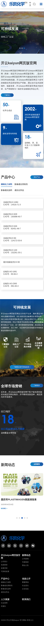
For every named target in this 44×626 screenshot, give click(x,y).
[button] (20, 48)
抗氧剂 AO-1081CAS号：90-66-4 (10, 273)
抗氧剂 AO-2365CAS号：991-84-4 (11, 285)
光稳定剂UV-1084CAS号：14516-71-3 (12, 203)
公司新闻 (25, 559)
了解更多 (37, 385)
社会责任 (25, 585)
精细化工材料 (6, 582)
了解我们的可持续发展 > (22, 367)
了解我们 (7, 95)
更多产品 (37, 177)
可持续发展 (5, 571)
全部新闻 (37, 464)
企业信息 (25, 589)
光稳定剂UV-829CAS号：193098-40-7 (12, 215)
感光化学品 (5, 592)
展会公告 (25, 565)
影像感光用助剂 (6, 585)
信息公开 (26, 578)
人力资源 (5, 599)
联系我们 (26, 599)
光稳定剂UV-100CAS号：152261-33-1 (12, 251)
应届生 (3, 606)
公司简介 (4, 561)
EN (26, 3)
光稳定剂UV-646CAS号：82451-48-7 (12, 227)
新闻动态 (26, 555)
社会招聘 (4, 603)
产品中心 (5, 578)
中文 (30, 4)
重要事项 (25, 582)
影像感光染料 (6, 589)
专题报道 (25, 562)
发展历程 (4, 568)
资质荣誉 (4, 565)
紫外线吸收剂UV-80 (11, 262)
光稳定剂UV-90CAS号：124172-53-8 (12, 239)
